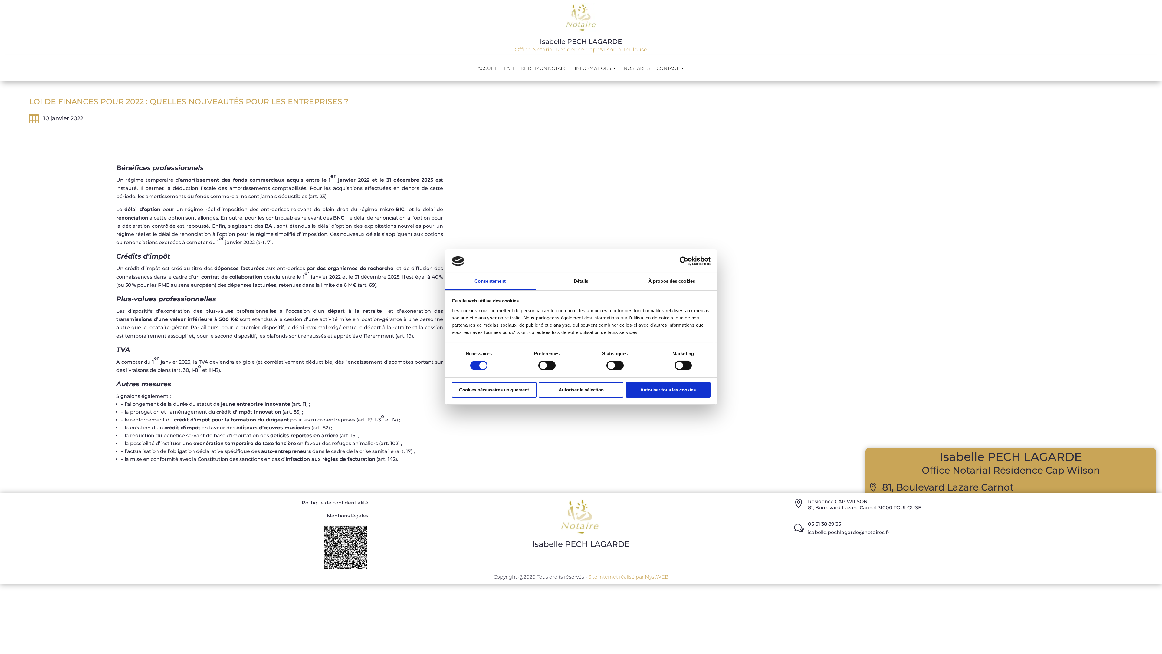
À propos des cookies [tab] (671, 281)
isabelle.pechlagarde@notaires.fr (849, 532)
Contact (667, 68)
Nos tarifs (637, 68)
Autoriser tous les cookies (668, 389)
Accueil (487, 68)
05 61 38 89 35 (824, 524)
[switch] (547, 365)
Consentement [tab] (490, 281)
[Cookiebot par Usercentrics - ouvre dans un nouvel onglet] (684, 261)
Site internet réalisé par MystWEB (628, 577)
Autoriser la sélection (581, 389)
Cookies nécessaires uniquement (494, 389)
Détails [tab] (581, 281)
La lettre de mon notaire (536, 68)
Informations (593, 68)
